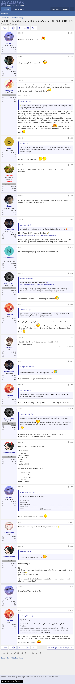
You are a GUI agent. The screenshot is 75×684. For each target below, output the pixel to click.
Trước (5, 28)
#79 (71, 587)
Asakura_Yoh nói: (25, 616)
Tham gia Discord (19, 9)
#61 (71, 33)
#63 (71, 80)
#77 (71, 522)
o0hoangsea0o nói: (26, 492)
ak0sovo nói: (24, 101)
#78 (71, 546)
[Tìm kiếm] (72, 9)
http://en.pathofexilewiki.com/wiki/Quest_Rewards (37, 235)
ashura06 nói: (24, 390)
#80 (71, 610)
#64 (71, 138)
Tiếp (33, 28)
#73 (71, 385)
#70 (71, 304)
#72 (71, 361)
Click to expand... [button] (45, 509)
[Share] (68, 33)
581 (28, 28)
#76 (71, 487)
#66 (71, 196)
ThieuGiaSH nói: (25, 414)
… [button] (25, 28)
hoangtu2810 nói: (26, 367)
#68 (71, 247)
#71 (71, 337)
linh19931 (6, 24)
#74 (71, 409)
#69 (71, 273)
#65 (71, 165)
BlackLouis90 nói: (26, 279)
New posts (4, 13)
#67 (71, 219)
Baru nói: (23, 143)
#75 (71, 442)
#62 (71, 57)
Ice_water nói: (24, 225)
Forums (6, 9)
